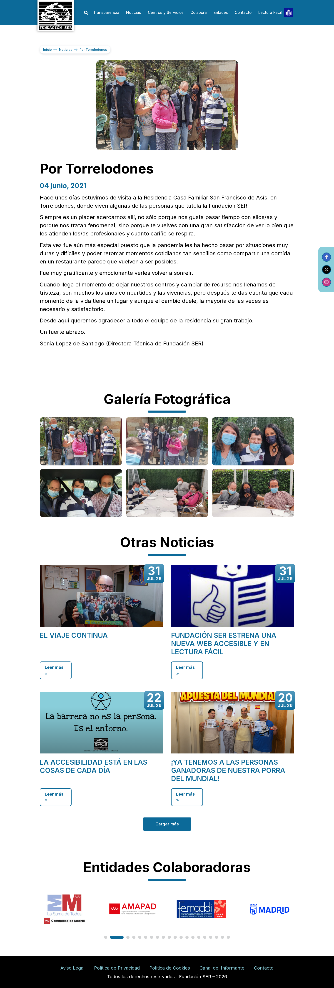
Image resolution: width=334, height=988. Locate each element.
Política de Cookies (169, 968)
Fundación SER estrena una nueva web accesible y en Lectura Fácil (223, 643)
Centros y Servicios (166, 12)
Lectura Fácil (270, 12)
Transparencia (106, 12)
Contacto (243, 12)
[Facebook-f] (326, 257)
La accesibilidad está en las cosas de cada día (93, 766)
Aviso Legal (72, 968)
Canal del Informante (221, 968)
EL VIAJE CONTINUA (74, 635)
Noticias (133, 12)
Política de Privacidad (117, 968)
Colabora (198, 12)
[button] (86, 13)
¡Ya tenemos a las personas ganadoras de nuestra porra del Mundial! (228, 770)
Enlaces (221, 12)
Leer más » (54, 670)
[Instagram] (326, 282)
